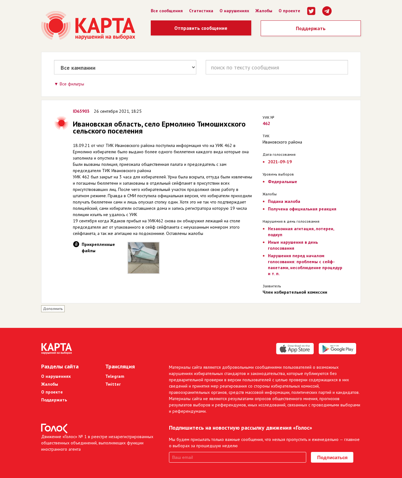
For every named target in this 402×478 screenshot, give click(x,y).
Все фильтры (72, 84)
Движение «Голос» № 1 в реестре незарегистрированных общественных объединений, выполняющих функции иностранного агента (97, 443)
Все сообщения (167, 11)
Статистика (201, 11)
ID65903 (81, 111)
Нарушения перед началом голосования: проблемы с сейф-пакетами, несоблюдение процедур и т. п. (305, 264)
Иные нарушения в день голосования (293, 245)
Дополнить (53, 308)
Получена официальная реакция (302, 209)
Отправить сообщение (200, 28)
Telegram (114, 376)
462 (266, 123)
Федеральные (282, 181)
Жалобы (263, 11)
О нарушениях (234, 11)
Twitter (113, 384)
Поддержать (311, 28)
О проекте (289, 11)
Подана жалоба (284, 201)
